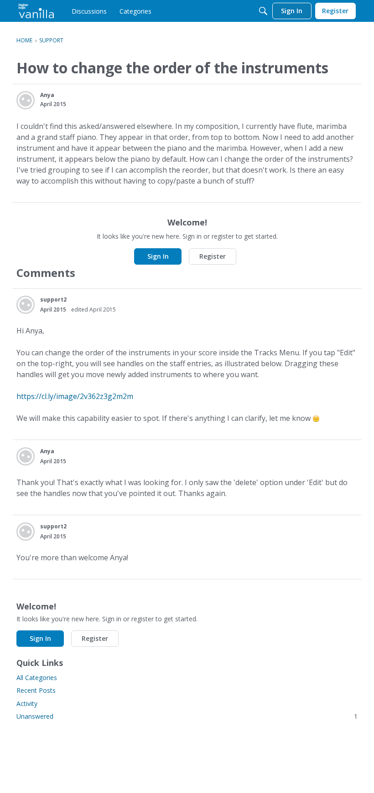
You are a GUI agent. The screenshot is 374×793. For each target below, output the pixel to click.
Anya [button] (47, 95)
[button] (25, 100)
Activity (26, 703)
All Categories (36, 677)
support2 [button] (53, 299)
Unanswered (187, 716)
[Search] (263, 11)
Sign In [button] (158, 256)
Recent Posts (36, 690)
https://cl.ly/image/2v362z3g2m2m (74, 396)
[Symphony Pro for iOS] (36, 11)
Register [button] (212, 256)
